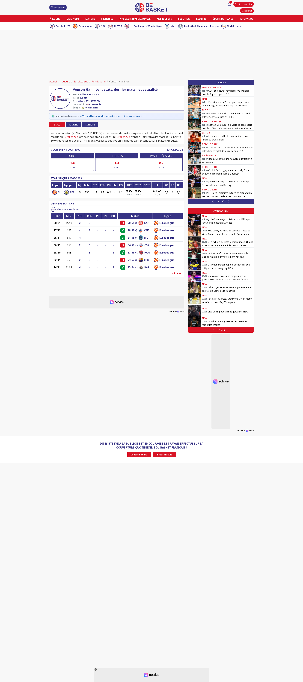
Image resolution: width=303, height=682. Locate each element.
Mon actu (73, 18)
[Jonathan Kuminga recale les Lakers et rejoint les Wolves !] (194, 321)
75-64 (131, 267)
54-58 (131, 245)
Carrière (90, 124)
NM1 (173, 26)
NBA (103, 26)
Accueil (53, 81)
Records (201, 18)
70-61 (131, 223)
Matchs (90, 18)
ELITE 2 (118, 26)
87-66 (131, 252)
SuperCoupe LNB (212, 87)
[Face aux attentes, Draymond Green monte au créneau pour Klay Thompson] (194, 298)
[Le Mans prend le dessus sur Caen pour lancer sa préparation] (194, 136)
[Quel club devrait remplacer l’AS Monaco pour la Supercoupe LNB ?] (194, 90)
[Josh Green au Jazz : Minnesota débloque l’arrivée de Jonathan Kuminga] (194, 181)
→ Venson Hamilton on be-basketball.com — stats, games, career (111, 116)
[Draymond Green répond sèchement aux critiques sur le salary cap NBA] (194, 264)
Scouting (184, 18)
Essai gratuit (164, 454)
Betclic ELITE (63, 26)
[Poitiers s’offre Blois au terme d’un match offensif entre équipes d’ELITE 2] (194, 113)
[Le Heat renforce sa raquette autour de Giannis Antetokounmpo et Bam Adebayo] (194, 253)
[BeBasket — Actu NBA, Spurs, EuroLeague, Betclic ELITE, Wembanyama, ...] (151, 7)
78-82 (131, 230)
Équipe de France (223, 18)
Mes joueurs (164, 18)
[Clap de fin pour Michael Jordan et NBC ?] (194, 310)
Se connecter (245, 4)
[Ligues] (239, 25)
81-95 (131, 237)
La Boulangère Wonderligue (146, 26)
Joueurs (65, 81)
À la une (55, 18)
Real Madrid (99, 81)
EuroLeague (85, 26)
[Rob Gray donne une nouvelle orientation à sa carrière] (194, 158)
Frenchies (107, 18)
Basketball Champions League (201, 26)
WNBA (230, 26)
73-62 (131, 260)
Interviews (246, 18)
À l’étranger (209, 155)
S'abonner (247, 10)
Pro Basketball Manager (135, 18)
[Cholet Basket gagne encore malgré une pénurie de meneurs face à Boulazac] (194, 170)
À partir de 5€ (139, 454)
